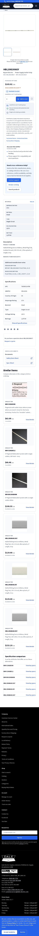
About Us (4, 722)
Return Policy (6, 744)
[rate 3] (11, 329)
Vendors (4, 780)
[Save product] (32, 99)
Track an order (6, 804)
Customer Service (11, 138)
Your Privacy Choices (8, 763)
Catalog (4, 776)
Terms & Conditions (8, 759)
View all (32, 202)
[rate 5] (17, 329)
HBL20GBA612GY (11, 538)
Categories (5, 784)
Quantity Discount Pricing (9, 729)
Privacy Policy (11, 923)
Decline (22, 932)
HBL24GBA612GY (11, 631)
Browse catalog (14, 185)
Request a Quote (7, 737)
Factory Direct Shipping (12, 141)
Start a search (6, 772)
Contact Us (5, 814)
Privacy (4, 755)
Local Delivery (6, 741)
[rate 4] (14, 329)
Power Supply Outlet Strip (23, 73)
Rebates (4, 752)
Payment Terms (6, 748)
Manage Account (7, 797)
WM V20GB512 (10, 450)
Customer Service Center (9, 718)
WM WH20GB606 (11, 494)
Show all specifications (19, 323)
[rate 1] (4, 329)
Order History (6, 801)
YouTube (4, 821)
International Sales (22, 138)
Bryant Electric (8, 73)
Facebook (5, 818)
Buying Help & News (8, 787)
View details (30, 420)
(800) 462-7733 (19, 1)
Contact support (14, 180)
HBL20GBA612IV (11, 585)
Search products (14, 190)
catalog (21, 844)
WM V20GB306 (10, 404)
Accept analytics (9, 932)
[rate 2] (8, 329)
